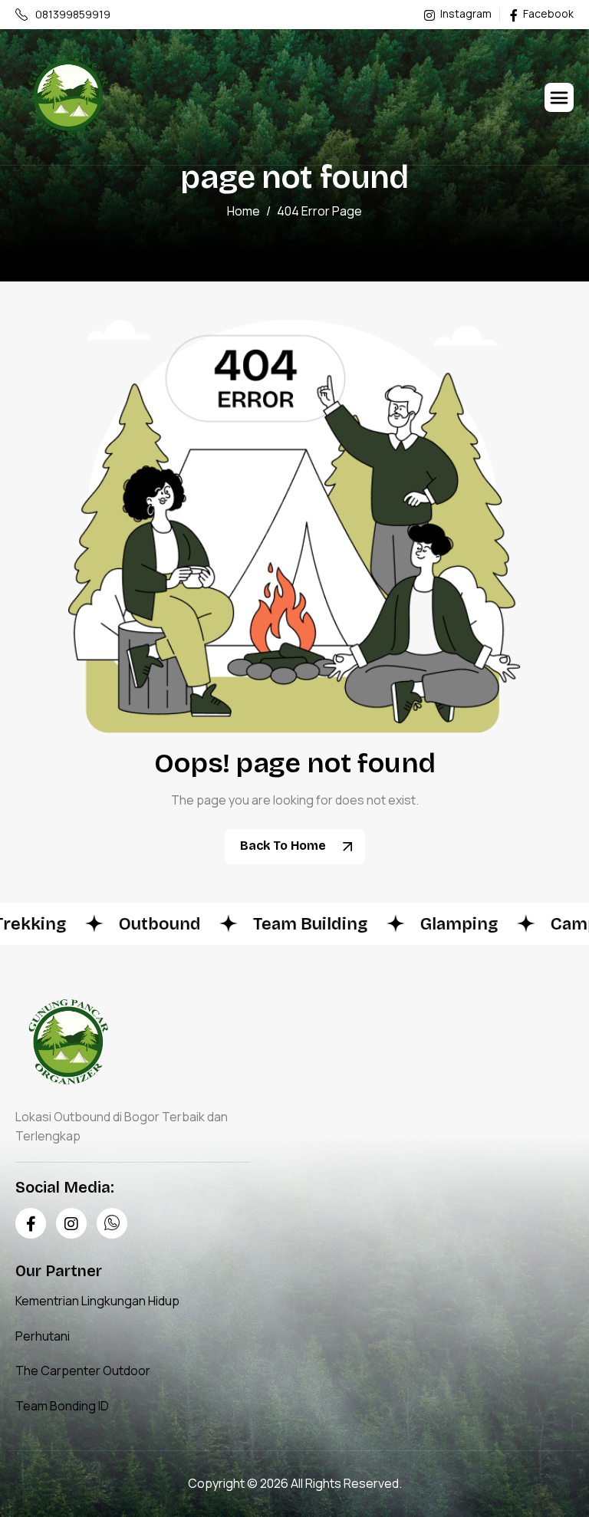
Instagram (465, 14)
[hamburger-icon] (559, 97)
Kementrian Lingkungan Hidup (97, 1300)
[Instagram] (71, 1223)
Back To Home (284, 845)
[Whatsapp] (112, 1223)
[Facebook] (30, 1223)
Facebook (547, 14)
